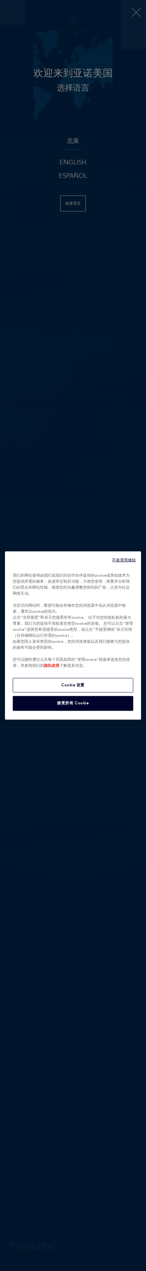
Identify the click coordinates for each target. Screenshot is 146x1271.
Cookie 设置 (73, 684)
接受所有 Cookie (73, 703)
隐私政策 (52, 665)
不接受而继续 (124, 560)
